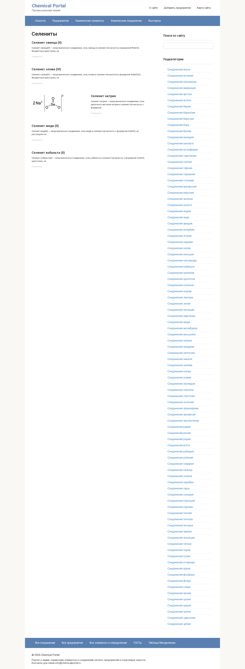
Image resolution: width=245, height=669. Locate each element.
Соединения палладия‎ (181, 383)
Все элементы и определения (108, 642)
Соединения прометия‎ (181, 414)
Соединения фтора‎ (179, 580)
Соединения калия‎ (179, 248)
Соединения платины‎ (181, 389)
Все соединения (45, 642)
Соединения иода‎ (178, 217)
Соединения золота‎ (180, 205)
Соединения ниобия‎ (180, 365)
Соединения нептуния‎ (181, 352)
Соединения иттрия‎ (180, 235)
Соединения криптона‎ (181, 279)
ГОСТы (138, 642)
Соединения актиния (180, 75)
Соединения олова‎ (179, 371)
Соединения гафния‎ (180, 168)
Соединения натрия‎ (180, 340)
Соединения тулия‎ (179, 556)
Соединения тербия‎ (180, 531)
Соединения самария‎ (181, 463)
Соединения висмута (181, 143)
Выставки (154, 20)
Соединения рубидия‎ (181, 451)
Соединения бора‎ (178, 125)
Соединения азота (179, 69)
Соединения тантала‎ (180, 519)
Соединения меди (179, 322)
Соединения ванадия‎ (181, 137)
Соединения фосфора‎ (181, 574)
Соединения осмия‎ (179, 377)
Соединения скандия (181, 494)
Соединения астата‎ (179, 100)
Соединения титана (179, 543)
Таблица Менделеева (161, 642)
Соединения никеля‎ (180, 359)
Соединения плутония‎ (181, 396)
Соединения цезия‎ (179, 599)
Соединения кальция (181, 254)
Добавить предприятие (177, 7)
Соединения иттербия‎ (181, 229)
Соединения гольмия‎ (181, 180)
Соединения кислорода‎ (182, 260)
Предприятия (60, 20)
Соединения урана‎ (179, 568)
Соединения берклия (181, 118)
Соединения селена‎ (180, 476)
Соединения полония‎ (181, 402)
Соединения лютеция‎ (181, 309)
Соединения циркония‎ (181, 617)
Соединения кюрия (180, 291)
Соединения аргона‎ (180, 94)
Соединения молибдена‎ (182, 328)
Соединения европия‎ (181, 192)
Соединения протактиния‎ (183, 420)
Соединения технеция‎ (181, 537)
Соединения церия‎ (179, 605)
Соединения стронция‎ (181, 500)
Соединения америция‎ (182, 88)
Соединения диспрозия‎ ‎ (182, 186)
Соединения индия (179, 211)
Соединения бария (179, 106)
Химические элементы (89, 20)
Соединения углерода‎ (181, 562)
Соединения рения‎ (179, 433)
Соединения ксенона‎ (181, 285)
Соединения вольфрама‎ (183, 149)
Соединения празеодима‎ (183, 408)
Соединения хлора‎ (179, 587)
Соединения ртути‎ (179, 445)
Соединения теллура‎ (180, 525)
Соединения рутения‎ (180, 457)
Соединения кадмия (180, 242)
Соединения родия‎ (179, 439)
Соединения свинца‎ (180, 470)
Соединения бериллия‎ (181, 112)
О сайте (153, 7)
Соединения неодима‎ (181, 346)
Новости (40, 20)
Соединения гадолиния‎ (182, 155)
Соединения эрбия (179, 624)
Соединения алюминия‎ (182, 81)
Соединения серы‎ (179, 488)
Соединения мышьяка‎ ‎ (182, 334)
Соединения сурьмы (180, 506)
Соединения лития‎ (179, 303)
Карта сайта (204, 7)
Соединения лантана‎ (180, 297)
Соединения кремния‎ (181, 272)
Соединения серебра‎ (181, 482)
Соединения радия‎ (179, 426)
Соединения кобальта (181, 266)
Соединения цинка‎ (179, 611)
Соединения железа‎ (180, 198)
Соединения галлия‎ (180, 162)
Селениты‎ (37, 56)
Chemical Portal (49, 5)
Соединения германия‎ (181, 174)
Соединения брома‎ (179, 131)
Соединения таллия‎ (180, 513)
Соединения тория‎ (179, 550)
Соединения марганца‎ (181, 316)
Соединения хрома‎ (179, 593)
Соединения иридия (180, 223)
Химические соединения (126, 20)
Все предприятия (72, 642)
